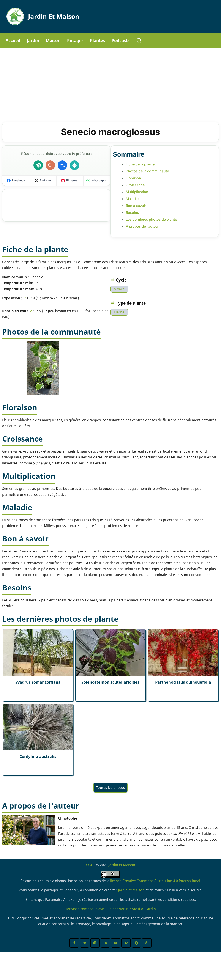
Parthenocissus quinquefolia (183, 682)
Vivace (119, 289)
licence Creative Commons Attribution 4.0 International (155, 880)
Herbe (119, 312)
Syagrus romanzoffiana (38, 682)
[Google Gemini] (62, 165)
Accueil (13, 40)
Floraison (133, 178)
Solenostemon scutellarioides (110, 682)
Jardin (33, 40)
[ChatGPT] (38, 165)
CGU (89, 864)
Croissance (135, 185)
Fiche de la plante (140, 164)
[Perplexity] (74, 165)
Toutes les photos (110, 787)
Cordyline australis (37, 756)
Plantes (97, 40)
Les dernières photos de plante (151, 219)
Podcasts (120, 40)
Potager (75, 40)
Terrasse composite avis (85, 908)
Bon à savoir (136, 205)
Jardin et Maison (53, 16)
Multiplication (137, 192)
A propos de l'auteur (142, 226)
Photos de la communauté (147, 171)
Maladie (132, 199)
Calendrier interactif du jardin (131, 908)
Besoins (132, 212)
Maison (53, 40)
